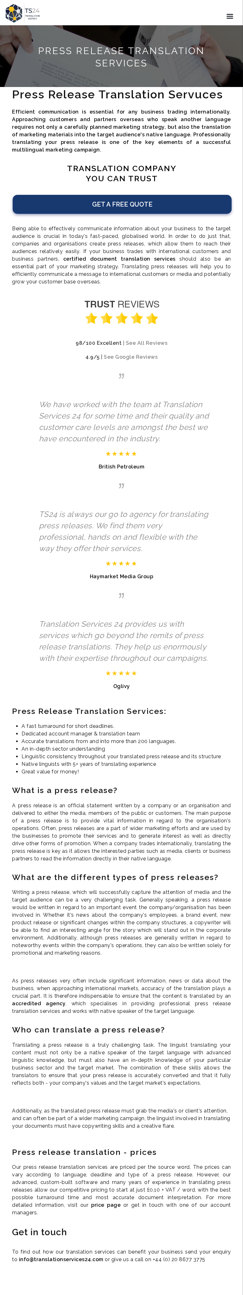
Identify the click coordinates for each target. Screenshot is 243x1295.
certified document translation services (119, 259)
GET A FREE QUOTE (122, 204)
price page (106, 1205)
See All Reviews (147, 343)
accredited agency (38, 1004)
